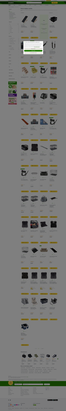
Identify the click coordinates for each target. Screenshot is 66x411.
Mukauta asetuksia (33, 48)
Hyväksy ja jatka (33, 50)
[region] (33, 47)
